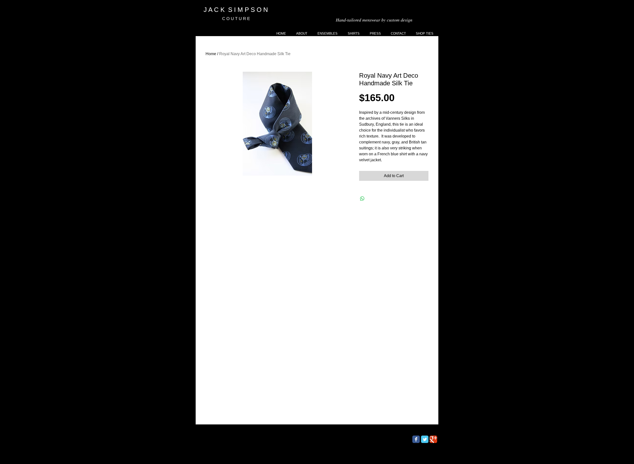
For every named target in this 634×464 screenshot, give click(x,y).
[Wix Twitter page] (424, 439)
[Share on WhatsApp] (362, 199)
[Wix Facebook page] (416, 439)
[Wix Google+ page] (433, 439)
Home (211, 54)
